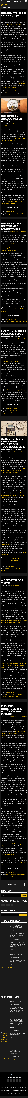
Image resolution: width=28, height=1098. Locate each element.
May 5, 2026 (4, 339)
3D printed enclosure (12, 93)
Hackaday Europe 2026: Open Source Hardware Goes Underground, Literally (17, 945)
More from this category (8, 967)
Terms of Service (7, 1090)
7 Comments (14, 950)
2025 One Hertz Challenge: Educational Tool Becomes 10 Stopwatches (13, 444)
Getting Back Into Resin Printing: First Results (17, 961)
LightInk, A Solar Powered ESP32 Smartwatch (13, 334)
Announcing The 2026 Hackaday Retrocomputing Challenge (16, 1051)
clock (14, 214)
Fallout (8, 321)
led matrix (20, 874)
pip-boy (13, 321)
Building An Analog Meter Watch (11, 119)
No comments (15, 1004)
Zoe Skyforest (14, 124)
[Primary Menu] (26, 1)
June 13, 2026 (4, 18)
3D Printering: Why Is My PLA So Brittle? (17, 1034)
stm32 (7, 877)
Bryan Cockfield (15, 585)
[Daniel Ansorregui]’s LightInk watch (12, 361)
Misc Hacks (10, 566)
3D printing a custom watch (14, 24)
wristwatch (12, 696)
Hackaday (14, 1)
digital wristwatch (11, 874)
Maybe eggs (5, 544)
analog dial (9, 214)
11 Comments (21, 339)
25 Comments (15, 965)
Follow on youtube (7, 905)
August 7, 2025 (5, 585)
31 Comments (15, 957)
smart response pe (11, 568)
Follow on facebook (2, 905)
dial (18, 214)
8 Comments (23, 716)
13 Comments (15, 1030)
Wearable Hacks (12, 91)
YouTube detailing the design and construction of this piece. (13, 733)
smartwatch (19, 321)
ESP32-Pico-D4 (13, 411)
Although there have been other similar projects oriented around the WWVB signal (13, 666)
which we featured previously (15, 390)
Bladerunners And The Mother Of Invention (17, 953)
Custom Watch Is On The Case (13, 14)
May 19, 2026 (4, 231)
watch (21, 93)
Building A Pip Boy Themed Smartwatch (11, 226)
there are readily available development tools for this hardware (12, 495)
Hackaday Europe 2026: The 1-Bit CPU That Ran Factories (17, 935)
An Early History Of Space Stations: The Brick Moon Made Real (17, 926)
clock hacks (10, 211)
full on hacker (21, 83)
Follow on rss (9, 905)
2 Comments (14, 1016)
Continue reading (16, 208)
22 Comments (15, 939)
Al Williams (13, 18)
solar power (4, 413)
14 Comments (21, 18)
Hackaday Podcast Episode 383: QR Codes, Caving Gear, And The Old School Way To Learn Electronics (17, 1010)
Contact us (12, 905)
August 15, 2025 (5, 452)
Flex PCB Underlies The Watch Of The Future (11, 710)
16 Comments (15, 1056)
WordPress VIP (17, 1093)
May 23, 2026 (4, 124)
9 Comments (22, 231)
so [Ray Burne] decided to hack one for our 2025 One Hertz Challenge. (13, 471)
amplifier (8, 694)
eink (7, 411)
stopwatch (21, 568)
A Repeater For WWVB (12, 581)
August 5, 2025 (5, 716)
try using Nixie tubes (7, 854)
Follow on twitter (4, 905)
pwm (21, 694)
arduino (13, 694)
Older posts (12, 884)
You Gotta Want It (15, 1001)
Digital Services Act (16, 1090)
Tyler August (13, 339)
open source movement (8, 87)
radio (2, 696)
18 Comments (15, 931)
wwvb (17, 696)
